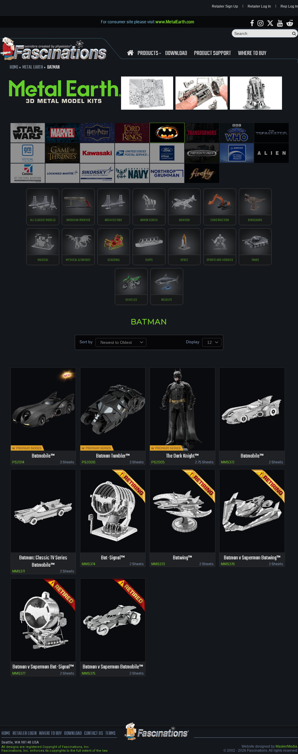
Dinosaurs (255, 220)
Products (148, 53)
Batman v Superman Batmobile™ (113, 667)
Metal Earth (32, 67)
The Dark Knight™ (182, 456)
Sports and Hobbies (220, 260)
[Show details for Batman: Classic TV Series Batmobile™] (43, 511)
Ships (149, 260)
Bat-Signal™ (113, 558)
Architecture (113, 220)
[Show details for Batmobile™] (43, 409)
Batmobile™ (43, 456)
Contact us (93, 733)
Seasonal (113, 260)
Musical (43, 260)
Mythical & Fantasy (78, 260)
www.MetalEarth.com (174, 22)
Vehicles (131, 300)
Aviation (184, 220)
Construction (219, 220)
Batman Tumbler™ (113, 456)
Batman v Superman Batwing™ (252, 558)
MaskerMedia (286, 746)
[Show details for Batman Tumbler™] (113, 409)
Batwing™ (182, 558)
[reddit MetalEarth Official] (290, 23)
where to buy (50, 733)
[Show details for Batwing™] (182, 511)
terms (110, 733)
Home (14, 67)
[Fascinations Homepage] (130, 52)
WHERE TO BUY (252, 53)
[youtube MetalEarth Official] (280, 23)
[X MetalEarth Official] (270, 23)
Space (184, 260)
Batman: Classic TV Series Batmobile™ (43, 561)
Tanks (255, 260)
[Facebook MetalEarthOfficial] (252, 23)
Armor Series (149, 220)
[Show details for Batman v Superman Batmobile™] (113, 620)
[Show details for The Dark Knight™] (182, 409)
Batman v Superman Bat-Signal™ (43, 667)
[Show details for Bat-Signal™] (113, 511)
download (176, 53)
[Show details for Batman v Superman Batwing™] (252, 511)
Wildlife (166, 300)
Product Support (212, 53)
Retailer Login (25, 733)
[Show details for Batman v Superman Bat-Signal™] (43, 620)
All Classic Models (43, 220)
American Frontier (78, 220)
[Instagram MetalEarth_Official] (260, 23)
